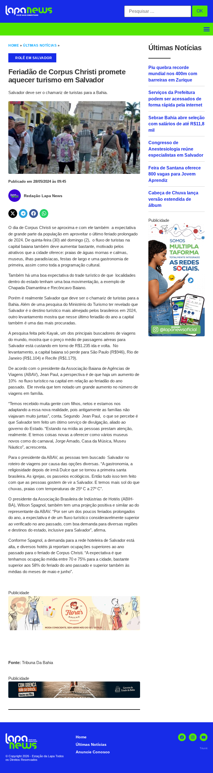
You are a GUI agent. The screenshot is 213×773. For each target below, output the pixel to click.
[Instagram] (193, 737)
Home (13, 45)
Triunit (203, 748)
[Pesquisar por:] (157, 11)
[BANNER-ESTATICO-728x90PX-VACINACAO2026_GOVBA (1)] (74, 696)
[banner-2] (176, 334)
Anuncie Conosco (93, 752)
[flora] (74, 628)
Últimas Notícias (40, 45)
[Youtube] (203, 737)
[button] (207, 29)
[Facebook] (182, 737)
